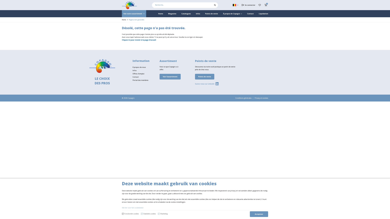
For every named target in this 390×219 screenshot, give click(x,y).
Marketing (164, 214)
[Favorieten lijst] (260, 5)
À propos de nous (139, 67)
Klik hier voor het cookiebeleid (132, 208)
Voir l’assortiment (170, 77)
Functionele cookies (131, 214)
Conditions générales (243, 98)
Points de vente (204, 77)
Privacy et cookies (261, 98)
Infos (135, 70)
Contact (136, 77)
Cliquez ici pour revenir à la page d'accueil (139, 40)
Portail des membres (140, 80)
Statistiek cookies (149, 214)
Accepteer (259, 214)
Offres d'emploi (138, 74)
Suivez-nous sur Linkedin (204, 84)
